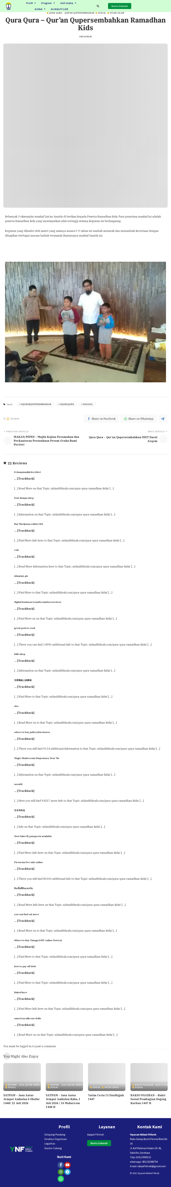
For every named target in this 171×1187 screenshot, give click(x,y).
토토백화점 (19, 810)
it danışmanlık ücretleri (27, 472)
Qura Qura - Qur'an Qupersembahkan (71, 13)
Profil (29, 3)
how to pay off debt (25, 966)
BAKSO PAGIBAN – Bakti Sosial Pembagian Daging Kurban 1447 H (148, 1099)
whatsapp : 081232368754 (144, 1161)
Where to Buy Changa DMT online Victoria (38, 940)
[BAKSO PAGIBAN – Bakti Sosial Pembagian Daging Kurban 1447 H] (149, 1077)
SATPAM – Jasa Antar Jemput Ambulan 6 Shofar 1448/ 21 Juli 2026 (21, 1099)
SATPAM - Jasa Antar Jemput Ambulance (32, 1085)
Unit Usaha (66, 3)
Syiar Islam (117, 13)
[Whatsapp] (61, 1179)
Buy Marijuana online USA (28, 523)
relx (16, 549)
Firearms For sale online (28, 862)
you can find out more (26, 914)
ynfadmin (85, 37)
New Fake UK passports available (33, 836)
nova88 (18, 784)
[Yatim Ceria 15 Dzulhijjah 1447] (106, 1077)
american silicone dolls (27, 1018)
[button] (31, 3)
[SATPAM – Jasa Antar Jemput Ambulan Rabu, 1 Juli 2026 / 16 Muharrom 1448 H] (64, 1077)
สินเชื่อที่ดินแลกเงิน (23, 888)
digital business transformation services (37, 602)
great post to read (24, 628)
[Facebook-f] (61, 1165)
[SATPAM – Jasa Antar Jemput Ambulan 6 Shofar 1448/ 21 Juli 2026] (22, 1077)
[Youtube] (67, 1165)
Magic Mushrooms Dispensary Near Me (36, 758)
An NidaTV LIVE (59, 9)
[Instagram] (61, 1172)
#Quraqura (67, 404)
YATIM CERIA (111, 1087)
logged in (26, 1046)
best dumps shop (24, 497)
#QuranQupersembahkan (36, 404)
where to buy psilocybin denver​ (32, 732)
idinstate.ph (21, 575)
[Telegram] (67, 1172)
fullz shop (19, 654)
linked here (20, 992)
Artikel (38, 9)
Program (46, 3)
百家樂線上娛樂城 (23, 680)
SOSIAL (102, 13)
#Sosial (88, 404)
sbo (16, 706)
